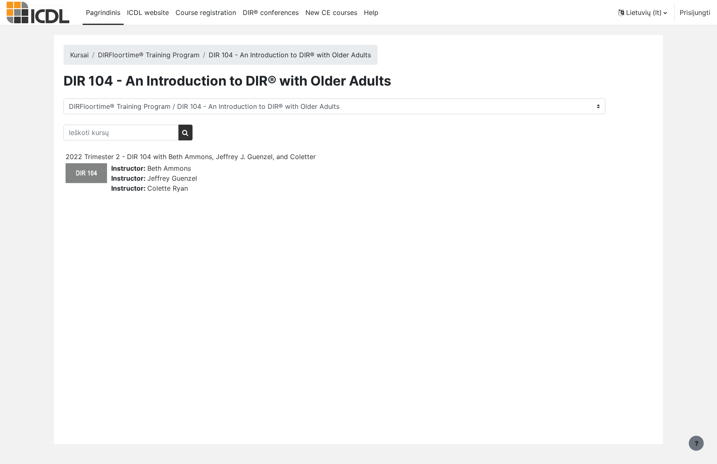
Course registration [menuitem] (206, 12)
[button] (642, 12)
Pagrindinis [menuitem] (103, 12)
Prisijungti (695, 12)
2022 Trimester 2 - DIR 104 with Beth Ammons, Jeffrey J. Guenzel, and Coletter (191, 156)
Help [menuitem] (371, 12)
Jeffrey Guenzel (172, 178)
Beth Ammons (169, 168)
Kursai (79, 55)
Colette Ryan (167, 188)
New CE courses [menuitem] (331, 12)
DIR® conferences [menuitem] (271, 12)
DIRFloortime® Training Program (149, 55)
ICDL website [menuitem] (148, 12)
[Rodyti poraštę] (696, 443)
